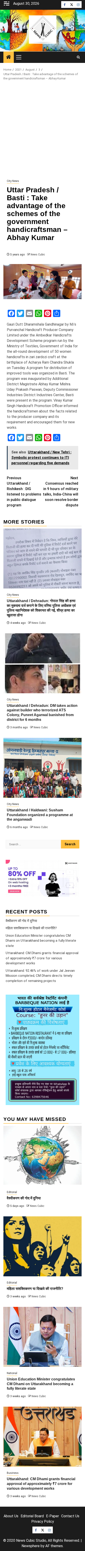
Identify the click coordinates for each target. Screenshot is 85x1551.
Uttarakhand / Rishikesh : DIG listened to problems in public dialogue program (24, 491)
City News (13, 181)
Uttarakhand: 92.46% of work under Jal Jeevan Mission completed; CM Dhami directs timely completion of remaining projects (40, 976)
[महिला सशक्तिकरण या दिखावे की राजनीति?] (42, 1246)
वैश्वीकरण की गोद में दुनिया (21, 921)
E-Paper (52, 1516)
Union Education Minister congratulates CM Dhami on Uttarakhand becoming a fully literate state (41, 941)
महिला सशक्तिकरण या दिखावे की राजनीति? (31, 928)
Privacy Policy (42, 1521)
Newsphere (31, 1546)
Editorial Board (32, 1516)
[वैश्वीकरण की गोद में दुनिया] (42, 1156)
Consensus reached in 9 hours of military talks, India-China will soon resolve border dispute (60, 491)
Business (13, 1473)
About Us (11, 1516)
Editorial (12, 1192)
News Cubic (38, 254)
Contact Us (70, 1516)
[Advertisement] (42, 130)
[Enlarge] (73, 1000)
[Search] (78, 57)
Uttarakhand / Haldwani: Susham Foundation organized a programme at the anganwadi (40, 815)
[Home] (8, 57)
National (12, 1373)
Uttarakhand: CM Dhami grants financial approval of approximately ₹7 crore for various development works (42, 958)
